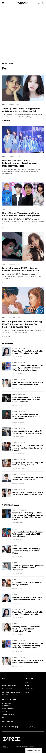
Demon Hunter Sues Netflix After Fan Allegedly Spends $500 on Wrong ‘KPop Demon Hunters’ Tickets (27, 368)
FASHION (27, 692)
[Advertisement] (23, 34)
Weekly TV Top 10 (19, 510)
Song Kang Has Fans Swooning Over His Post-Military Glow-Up (27, 464)
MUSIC (14, 394)
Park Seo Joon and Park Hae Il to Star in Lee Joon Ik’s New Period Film (27, 383)
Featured (21, 348)
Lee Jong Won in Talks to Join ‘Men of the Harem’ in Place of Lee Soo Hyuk (27, 493)
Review (4, 711)
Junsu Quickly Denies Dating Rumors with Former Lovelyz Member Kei (21, 110)
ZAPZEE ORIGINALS (10, 699)
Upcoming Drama (8, 715)
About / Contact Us (9, 686)
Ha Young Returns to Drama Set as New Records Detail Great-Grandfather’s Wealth (26, 629)
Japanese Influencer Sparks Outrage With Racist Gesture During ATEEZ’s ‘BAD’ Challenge (27, 534)
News (4, 105)
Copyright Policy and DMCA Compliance (11, 693)
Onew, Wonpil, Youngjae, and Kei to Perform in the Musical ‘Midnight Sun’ (21, 214)
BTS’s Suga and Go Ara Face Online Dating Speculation (27, 583)
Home (4, 683)
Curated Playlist (8, 721)
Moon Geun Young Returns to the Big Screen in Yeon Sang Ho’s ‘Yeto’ (27, 352)
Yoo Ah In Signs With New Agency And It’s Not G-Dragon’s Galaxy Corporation (28, 567)
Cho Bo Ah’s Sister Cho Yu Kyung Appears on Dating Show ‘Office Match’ (26, 551)
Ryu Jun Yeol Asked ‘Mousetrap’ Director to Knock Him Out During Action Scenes (26, 416)
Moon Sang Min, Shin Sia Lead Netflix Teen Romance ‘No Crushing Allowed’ (27, 432)
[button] (3, 3)
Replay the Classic (8, 708)
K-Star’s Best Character (7, 704)
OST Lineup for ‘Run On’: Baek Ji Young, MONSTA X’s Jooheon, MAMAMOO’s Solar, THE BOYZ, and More (22, 324)
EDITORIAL (29, 678)
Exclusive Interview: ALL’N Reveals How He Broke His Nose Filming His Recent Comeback (26, 399)
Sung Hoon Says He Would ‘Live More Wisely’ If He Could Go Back (27, 478)
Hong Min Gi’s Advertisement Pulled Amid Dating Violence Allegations (27, 598)
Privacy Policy (7, 689)
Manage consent (33, 750)
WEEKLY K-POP (29, 689)
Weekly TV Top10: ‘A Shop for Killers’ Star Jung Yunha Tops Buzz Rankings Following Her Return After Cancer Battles (27, 516)
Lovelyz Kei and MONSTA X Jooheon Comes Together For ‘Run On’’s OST (20, 269)
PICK (3, 718)
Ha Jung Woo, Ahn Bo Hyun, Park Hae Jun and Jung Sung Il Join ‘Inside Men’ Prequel (27, 448)
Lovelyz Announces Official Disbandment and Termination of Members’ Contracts (19, 163)
